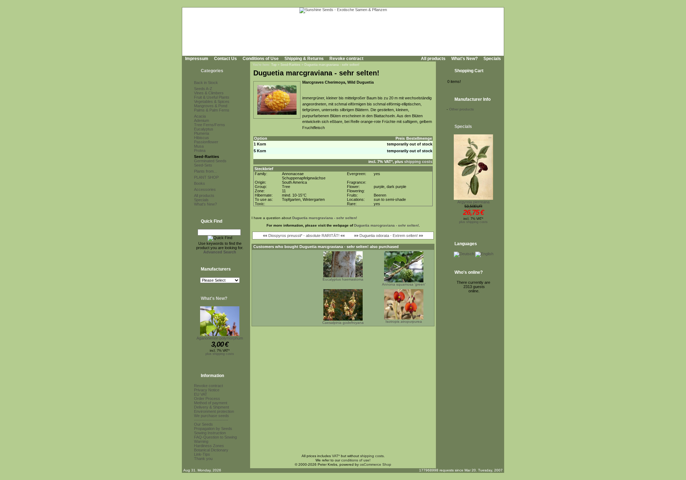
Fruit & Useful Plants (211, 97)
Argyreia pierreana (473, 202)
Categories (212, 70)
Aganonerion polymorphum (220, 338)
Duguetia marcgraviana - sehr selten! (331, 64)
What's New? (464, 58)
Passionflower (206, 142)
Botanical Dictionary (211, 450)
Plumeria (201, 133)
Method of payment (210, 403)
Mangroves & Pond (210, 106)
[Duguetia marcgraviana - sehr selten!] (276, 115)
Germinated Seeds (210, 161)
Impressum (196, 58)
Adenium (201, 120)
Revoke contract (346, 58)
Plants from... (205, 171)
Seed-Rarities (206, 156)
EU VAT (200, 394)
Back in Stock (206, 82)
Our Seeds (203, 424)
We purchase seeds (211, 416)
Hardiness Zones (209, 446)
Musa (199, 146)
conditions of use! (356, 460)
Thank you (203, 458)
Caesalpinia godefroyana (343, 323)
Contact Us (225, 58)
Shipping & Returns (304, 58)
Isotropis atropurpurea (404, 321)
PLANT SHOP (206, 177)
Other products (461, 109)
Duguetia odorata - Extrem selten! (388, 235)
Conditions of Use (261, 58)
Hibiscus (201, 137)
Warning (201, 441)
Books (199, 183)
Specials (492, 58)
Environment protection (214, 411)
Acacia (200, 116)
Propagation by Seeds (213, 428)
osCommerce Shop (375, 464)
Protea (199, 150)
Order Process (207, 398)
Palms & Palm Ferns (211, 110)
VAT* (336, 456)
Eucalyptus (203, 129)
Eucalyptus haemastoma (343, 279)
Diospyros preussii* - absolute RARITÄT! (303, 235)
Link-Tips (202, 454)
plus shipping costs (219, 354)
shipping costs (418, 161)
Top (274, 64)
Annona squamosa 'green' (404, 284)
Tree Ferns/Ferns (209, 125)
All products (433, 58)
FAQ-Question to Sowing (215, 437)
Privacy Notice (206, 390)
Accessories (205, 189)
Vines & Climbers (209, 93)
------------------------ (211, 420)
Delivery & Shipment (211, 407)
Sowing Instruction (210, 433)
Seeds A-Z (203, 88)
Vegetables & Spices (211, 101)
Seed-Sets (203, 165)
